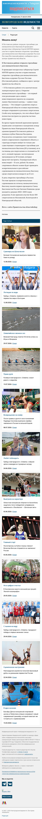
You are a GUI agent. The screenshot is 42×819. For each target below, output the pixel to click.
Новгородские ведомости (11, 762)
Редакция (5, 816)
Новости (5, 28)
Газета (14, 28)
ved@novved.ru (28, 754)
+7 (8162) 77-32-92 (22, 752)
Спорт (4, 35)
